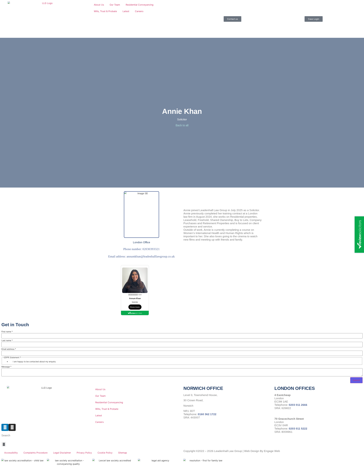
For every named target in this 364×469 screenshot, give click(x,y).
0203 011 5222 (298, 428)
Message (6, 367)
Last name (7, 340)
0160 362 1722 (207, 414)
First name (7, 332)
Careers (139, 11)
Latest (126, 11)
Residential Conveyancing (139, 4)
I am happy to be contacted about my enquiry (34, 361)
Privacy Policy (84, 452)
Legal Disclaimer (62, 452)
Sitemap (122, 452)
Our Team (115, 4)
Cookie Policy (105, 452)
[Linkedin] (5, 427)
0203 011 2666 (298, 404)
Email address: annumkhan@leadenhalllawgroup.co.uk (141, 256)
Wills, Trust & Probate (105, 11)
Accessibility (11, 452)
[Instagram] (12, 427)
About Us (99, 4)
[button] (3, 444)
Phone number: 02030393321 (141, 249)
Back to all (182, 125)
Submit (356, 380)
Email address (8, 349)
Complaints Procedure (35, 452)
